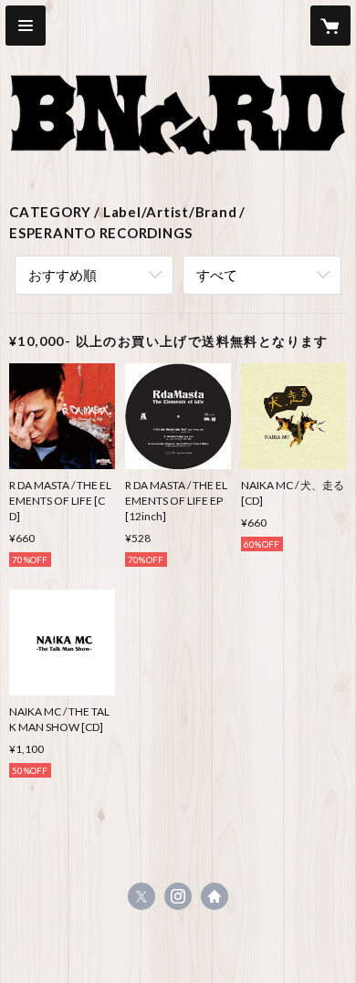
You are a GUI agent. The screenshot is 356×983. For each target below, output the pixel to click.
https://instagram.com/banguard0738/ (178, 896)
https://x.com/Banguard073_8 (141, 896)
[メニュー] (25, 25)
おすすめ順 (62, 275)
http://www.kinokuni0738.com (214, 896)
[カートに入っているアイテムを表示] (330, 25)
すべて (216, 275)
